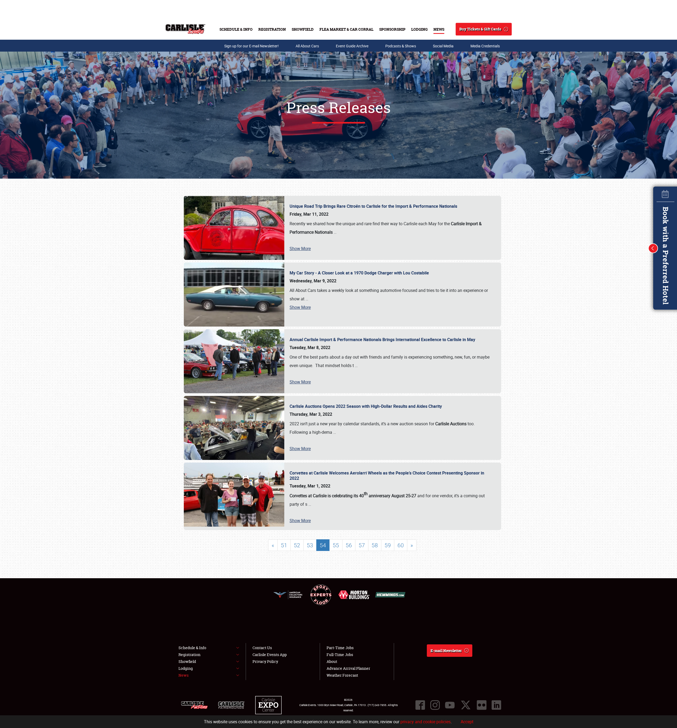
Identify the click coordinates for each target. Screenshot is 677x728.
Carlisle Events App (270, 654)
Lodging (419, 29)
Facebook (420, 705)
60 (400, 545)
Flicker (481, 705)
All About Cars (307, 45)
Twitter (465, 705)
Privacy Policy (265, 661)
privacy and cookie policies (425, 722)
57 (362, 545)
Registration (272, 29)
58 (375, 545)
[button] (653, 248)
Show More (300, 248)
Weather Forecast (342, 675)
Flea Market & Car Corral (346, 29)
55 (336, 545)
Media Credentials (485, 45)
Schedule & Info (236, 29)
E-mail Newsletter (446, 650)
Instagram (435, 705)
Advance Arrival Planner (348, 668)
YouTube (450, 705)
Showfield (303, 29)
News (438, 29)
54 (323, 545)
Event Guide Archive (352, 45)
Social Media (443, 45)
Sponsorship (392, 29)
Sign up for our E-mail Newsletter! (251, 45)
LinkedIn (496, 705)
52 (297, 545)
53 (310, 545)
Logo (185, 29)
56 (349, 545)
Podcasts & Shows (400, 45)
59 (388, 545)
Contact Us (262, 647)
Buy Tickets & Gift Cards (480, 28)
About (332, 661)
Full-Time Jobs (340, 654)
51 (284, 545)
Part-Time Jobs (340, 647)
